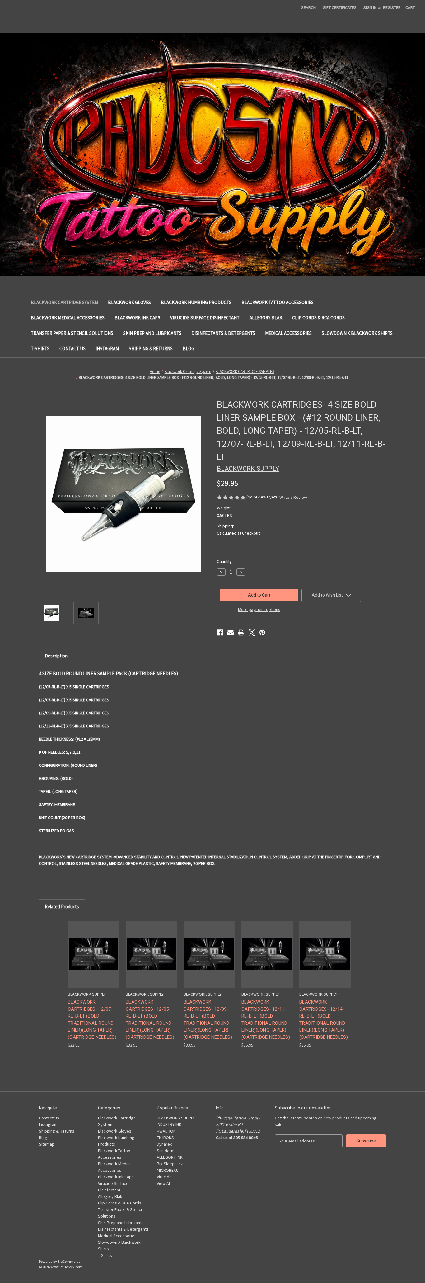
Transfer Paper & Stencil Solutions (72, 333)
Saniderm (166, 1150)
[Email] (230, 632)
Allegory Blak (266, 318)
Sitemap (46, 1144)
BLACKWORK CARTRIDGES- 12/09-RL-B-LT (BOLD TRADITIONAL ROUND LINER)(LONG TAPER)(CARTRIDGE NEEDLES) (208, 1019)
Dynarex (164, 1144)
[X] (252, 632)
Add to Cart (151, 959)
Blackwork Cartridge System (64, 302)
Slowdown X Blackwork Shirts (357, 333)
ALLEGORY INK (170, 1157)
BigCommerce (69, 1261)
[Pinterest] (262, 632)
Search (308, 7)
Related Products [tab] (62, 906)
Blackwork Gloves (129, 302)
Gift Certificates (340, 7)
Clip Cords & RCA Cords (318, 318)
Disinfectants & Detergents (223, 333)
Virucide (164, 1177)
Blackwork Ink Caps (137, 318)
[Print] (241, 632)
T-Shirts (40, 348)
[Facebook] (220, 632)
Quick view (90, 948)
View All (164, 1183)
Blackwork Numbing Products (196, 302)
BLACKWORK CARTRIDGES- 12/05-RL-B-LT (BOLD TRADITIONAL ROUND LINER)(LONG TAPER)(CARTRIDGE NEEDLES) (150, 1019)
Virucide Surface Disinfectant (205, 318)
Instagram (107, 348)
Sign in (369, 7)
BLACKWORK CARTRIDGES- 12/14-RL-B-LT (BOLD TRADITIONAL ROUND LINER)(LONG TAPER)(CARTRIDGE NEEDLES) (323, 1019)
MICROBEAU (168, 1170)
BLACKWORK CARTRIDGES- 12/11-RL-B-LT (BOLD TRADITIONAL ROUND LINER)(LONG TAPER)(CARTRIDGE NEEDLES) (265, 1019)
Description (56, 656)
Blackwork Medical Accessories (68, 318)
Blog (188, 348)
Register (392, 7)
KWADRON (166, 1131)
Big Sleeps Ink (170, 1163)
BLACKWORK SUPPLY (176, 1118)
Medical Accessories (288, 333)
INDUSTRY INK (169, 1124)
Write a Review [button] (293, 497)
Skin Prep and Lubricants (152, 333)
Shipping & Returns (151, 348)
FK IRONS (165, 1137)
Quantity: (224, 561)
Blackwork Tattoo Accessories (277, 302)
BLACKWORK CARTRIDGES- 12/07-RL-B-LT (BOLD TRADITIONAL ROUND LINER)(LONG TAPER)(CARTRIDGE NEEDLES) (92, 1019)
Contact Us (72, 348)
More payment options (259, 609)
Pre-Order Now (94, 959)
